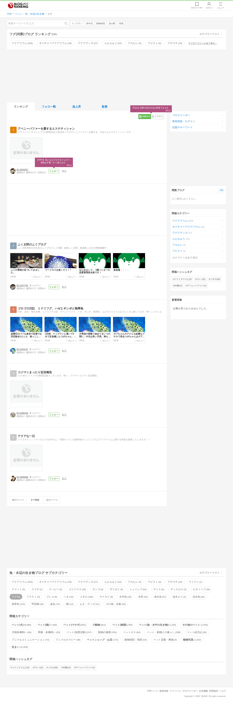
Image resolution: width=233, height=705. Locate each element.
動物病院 (100, 23)
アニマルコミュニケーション (30, 639)
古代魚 (125, 596)
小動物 (99, 624)
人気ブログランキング (18, 5)
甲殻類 (37, 604)
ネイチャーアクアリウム (55, 43)
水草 (142, 596)
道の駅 (112, 23)
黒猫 (121, 23)
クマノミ (18, 589)
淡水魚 (198, 596)
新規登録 (163, 691)
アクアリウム (22, 43)
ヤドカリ (106, 596)
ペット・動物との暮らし (163, 632)
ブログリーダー (181, 115)
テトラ (158, 589)
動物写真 (191, 639)
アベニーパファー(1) (196, 285)
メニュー (220, 8)
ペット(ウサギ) (74, 624)
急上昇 (76, 106)
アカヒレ (134, 43)
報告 (64, 171)
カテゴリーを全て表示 (185, 257)
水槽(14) (178, 285)
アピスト (154, 43)
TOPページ (152, 691)
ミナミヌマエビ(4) (182, 279)
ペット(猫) (47, 624)
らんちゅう (112, 43)
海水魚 (159, 596)
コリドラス (77, 589)
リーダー (197, 8)
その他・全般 (115, 604)
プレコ (51, 596)
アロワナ (174, 43)
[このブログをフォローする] (54, 171)
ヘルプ (222, 691)
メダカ (86, 596)
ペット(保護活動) (79, 632)
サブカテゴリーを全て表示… (202, 43)
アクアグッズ (87, 43)
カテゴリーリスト (209, 34)
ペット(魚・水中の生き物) (157, 624)
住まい (19, 647)
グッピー (55, 589)
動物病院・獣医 (135, 639)
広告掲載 (203, 691)
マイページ (175, 691)
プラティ (32, 596)
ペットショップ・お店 (102, 639)
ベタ (68, 596)
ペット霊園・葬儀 (164, 639)
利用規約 (213, 691)
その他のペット (194, 624)
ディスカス (178, 589)
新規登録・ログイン (183, 121)
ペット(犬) (21, 624)
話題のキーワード (182, 127)
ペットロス (131, 632)
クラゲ (37, 589)
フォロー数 (49, 106)
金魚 (54, 604)
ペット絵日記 (196, 632)
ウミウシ (195, 582)
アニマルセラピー (68, 639)
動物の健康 (107, 632)
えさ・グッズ (89, 604)
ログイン (209, 8)
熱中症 (89, 23)
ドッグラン (77, 23)
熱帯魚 (18, 604)
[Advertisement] (116, 75)
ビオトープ (201, 589)
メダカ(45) (215, 279)
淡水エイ (179, 596)
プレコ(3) (200, 279)
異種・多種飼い (48, 632)
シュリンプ (137, 589)
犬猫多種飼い (21, 632)
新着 (104, 106)
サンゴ (97, 589)
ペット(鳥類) (122, 624)
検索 (67, 23)
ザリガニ (116, 589)
